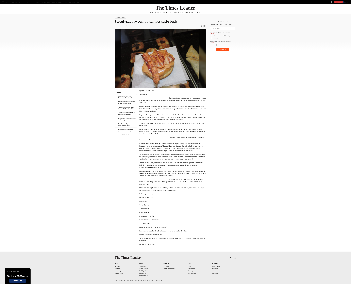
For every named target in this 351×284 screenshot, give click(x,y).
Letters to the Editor (169, 268)
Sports (14, 2)
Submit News (177, 12)
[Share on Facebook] (201, 26)
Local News (118, 266)
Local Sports (142, 266)
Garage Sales (57, 2)
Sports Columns (143, 268)
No (219, 45)
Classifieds (45, 2)
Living (189, 266)
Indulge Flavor (120, 17)
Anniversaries (192, 273)
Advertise (215, 271)
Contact (215, 263)
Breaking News (229, 35)
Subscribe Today (189, 12)
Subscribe (338, 2)
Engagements (191, 268)
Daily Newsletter (217, 35)
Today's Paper (166, 12)
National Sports (143, 275)
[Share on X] (205, 26)
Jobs (65, 2)
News (7, 2)
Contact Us (215, 273)
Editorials (166, 266)
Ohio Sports (142, 273)
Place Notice (74, 2)
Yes (213, 45)
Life (28, 2)
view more (125, 134)
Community (118, 271)
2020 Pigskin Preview (145, 271)
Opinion (21, 2)
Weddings (190, 271)
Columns (166, 271)
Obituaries (35, 2)
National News (119, 273)
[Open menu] (3, 2)
